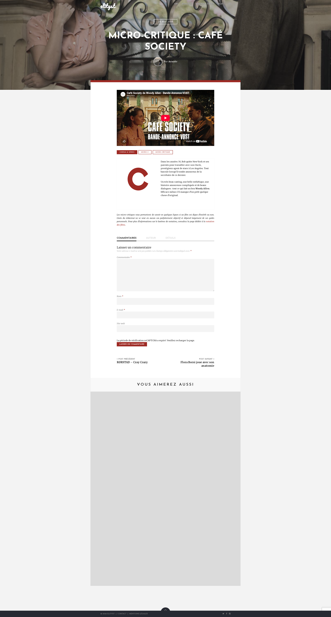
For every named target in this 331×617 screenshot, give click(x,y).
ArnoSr (173, 61)
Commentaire (124, 257)
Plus (221, 4)
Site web (121, 323)
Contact (122, 614)
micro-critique (163, 152)
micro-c (145, 152)
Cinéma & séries (205, 4)
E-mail (121, 310)
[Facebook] (226, 614)
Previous (96, 488)
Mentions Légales (138, 614)
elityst (107, 5)
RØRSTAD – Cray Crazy (132, 362)
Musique (187, 4)
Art (176, 4)
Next (234, 488)
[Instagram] (229, 614)
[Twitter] (223, 614)
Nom (120, 296)
